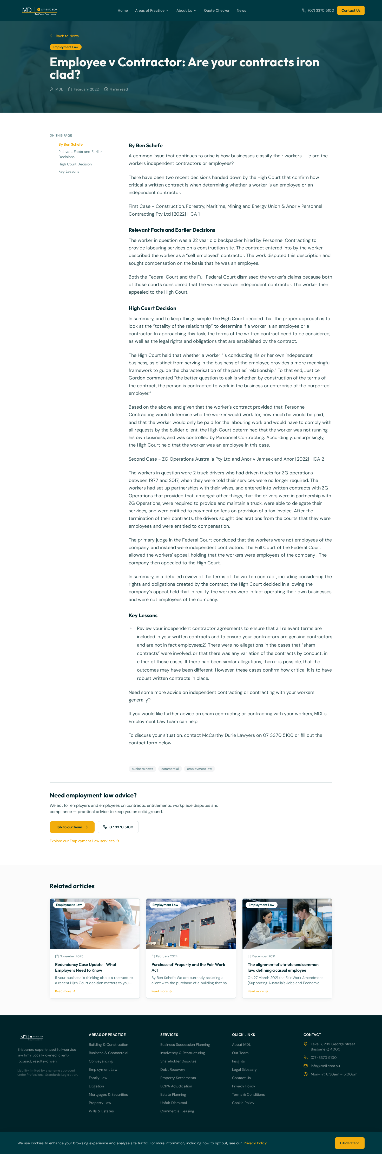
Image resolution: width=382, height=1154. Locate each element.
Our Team (240, 1052)
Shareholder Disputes (178, 1061)
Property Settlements (178, 1077)
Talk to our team (69, 827)
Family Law (98, 1077)
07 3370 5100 (121, 827)
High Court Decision (75, 164)
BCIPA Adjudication (176, 1086)
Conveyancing (101, 1061)
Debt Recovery (172, 1069)
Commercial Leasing (177, 1111)
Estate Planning (173, 1094)
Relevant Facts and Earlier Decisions (80, 154)
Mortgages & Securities (108, 1094)
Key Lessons (68, 171)
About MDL (241, 1044)
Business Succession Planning (185, 1044)
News (241, 10)
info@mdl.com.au (325, 1065)
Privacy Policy (243, 1086)
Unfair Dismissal (173, 1102)
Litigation (96, 1086)
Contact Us (350, 10)
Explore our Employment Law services (82, 841)
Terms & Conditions (248, 1094)
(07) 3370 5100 (321, 10)
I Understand (349, 1143)
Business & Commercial (108, 1052)
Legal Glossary (244, 1069)
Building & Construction (108, 1044)
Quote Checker (216, 10)
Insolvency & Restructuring (182, 1052)
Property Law (100, 1102)
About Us (184, 10)
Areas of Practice (149, 10)
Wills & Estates (101, 1111)
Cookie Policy (243, 1102)
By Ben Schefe (70, 144)
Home (123, 10)
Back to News (67, 36)
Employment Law (103, 1069)
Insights (238, 1061)
